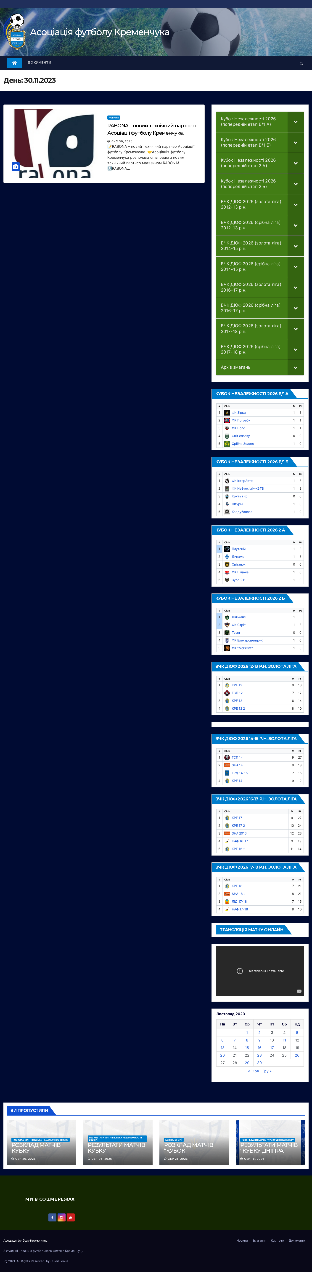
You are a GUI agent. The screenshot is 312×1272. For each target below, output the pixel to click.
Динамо (238, 556)
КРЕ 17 (237, 818)
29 (247, 1062)
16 (260, 1047)
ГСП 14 (237, 757)
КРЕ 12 (237, 685)
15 (247, 1047)
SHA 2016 (239, 833)
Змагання (259, 1240)
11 (284, 1040)
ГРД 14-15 (240, 773)
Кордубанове (242, 512)
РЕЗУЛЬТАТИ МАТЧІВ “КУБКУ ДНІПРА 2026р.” (268, 1139)
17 (272, 1047)
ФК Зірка (239, 412)
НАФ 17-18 (240, 909)
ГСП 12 (237, 693)
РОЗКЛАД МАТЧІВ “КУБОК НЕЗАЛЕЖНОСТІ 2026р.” (188, 1153)
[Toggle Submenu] (296, 122)
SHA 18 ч (239, 894)
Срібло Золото (243, 443)
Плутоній (239, 549)
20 (222, 1055)
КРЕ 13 (237, 701)
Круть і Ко (239, 496)
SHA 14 (237, 765)
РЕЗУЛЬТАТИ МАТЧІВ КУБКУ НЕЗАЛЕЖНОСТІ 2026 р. (115, 1138)
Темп (236, 632)
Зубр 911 (239, 580)
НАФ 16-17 (240, 841)
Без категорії (173, 1139)
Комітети (277, 1240)
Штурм (237, 504)
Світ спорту (241, 436)
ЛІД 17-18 (239, 901)
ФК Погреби (241, 420)
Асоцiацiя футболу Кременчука (99, 32)
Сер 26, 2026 (25, 1158)
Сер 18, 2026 (254, 1158)
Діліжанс (239, 617)
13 (223, 1047)
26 (297, 1055)
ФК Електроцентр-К (247, 640)
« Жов (253, 1071)
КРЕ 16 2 (238, 849)
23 (259, 1055)
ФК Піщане (240, 572)
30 (259, 1062)
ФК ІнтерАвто (242, 481)
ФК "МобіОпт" (242, 648)
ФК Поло (238, 428)
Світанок (239, 564)
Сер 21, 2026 (178, 1158)
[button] (301, 63)
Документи (39, 62)
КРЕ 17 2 (238, 825)
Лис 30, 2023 (122, 141)
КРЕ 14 (237, 781)
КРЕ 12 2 (238, 708)
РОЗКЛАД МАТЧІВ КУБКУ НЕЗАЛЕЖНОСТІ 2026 (40, 1139)
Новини (114, 117)
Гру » (267, 1071)
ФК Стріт (239, 625)
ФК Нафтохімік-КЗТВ (248, 488)
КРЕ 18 (237, 886)
